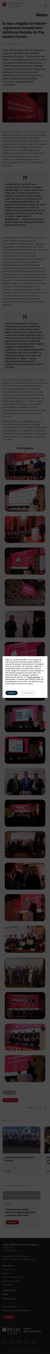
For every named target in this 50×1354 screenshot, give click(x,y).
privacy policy (27, 684)
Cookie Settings (33, 677)
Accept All (11, 693)
